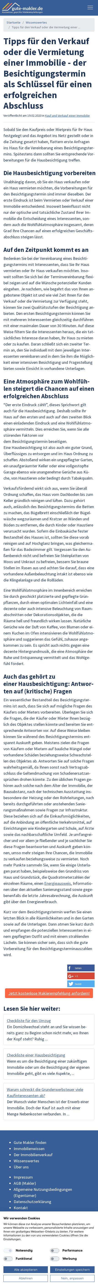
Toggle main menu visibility (90, 7)
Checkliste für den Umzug (29, 1020)
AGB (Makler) (25, 1183)
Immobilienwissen (29, 1148)
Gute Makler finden (30, 1142)
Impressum (23, 1177)
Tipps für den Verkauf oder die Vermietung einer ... (46, 27)
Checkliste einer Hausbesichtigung (36, 1055)
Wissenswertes (36, 22)
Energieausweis (57, 883)
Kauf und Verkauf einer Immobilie (67, 115)
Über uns (21, 1167)
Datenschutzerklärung (32, 1201)
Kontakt (21, 1207)
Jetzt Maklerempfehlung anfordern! (49, 993)
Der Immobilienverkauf (33, 1154)
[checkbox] (8, 1250)
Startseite (14, 22)
